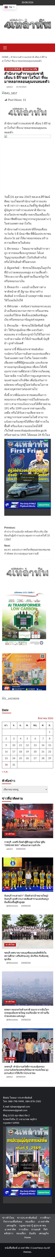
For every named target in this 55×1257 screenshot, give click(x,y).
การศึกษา (45, 1218)
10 (13, 745)
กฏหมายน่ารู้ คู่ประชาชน (32, 1225)
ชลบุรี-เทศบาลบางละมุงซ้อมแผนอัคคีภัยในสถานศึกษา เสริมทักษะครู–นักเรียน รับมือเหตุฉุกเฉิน (26, 955)
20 (35, 751)
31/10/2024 (21, 87)
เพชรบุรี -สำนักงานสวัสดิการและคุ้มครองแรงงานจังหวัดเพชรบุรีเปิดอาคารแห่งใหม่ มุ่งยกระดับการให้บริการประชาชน (26, 1069)
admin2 (10, 87)
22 (49, 751)
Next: (27, 549)
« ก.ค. (5, 771)
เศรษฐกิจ (11, 1225)
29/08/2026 (21, 849)
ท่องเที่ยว (30, 1221)
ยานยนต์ (35, 1229)
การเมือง (23, 1229)
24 (13, 758)
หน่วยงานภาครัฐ (30, 69)
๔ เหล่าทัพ (43, 1221)
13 (35, 745)
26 (27, 758)
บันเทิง (32, 1233)
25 (20, 758)
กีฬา (7, 888)
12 (27, 745)
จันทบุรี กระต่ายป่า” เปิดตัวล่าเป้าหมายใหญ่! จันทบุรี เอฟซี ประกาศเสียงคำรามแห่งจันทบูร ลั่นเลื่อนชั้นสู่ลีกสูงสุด (26, 898)
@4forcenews (12, 906)
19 (27, 751)
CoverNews (37, 1248)
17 (13, 751)
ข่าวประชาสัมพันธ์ (13, 69)
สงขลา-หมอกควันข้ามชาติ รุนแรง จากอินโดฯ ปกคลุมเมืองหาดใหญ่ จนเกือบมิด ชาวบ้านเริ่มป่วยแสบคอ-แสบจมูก (26, 1012)
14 (43, 745)
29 (49, 758)
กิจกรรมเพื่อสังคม (12, 1221)
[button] (5, 47)
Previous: (27, 533)
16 (6, 751)
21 (43, 751)
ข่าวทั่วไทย (10, 834)
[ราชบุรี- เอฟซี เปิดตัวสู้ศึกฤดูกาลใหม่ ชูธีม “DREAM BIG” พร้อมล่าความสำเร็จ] (27, 821)
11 (20, 745)
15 (49, 745)
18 (20, 751)
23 (6, 758)
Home (27, 1237)
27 (35, 758)
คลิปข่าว (8, 1233)
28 (43, 758)
